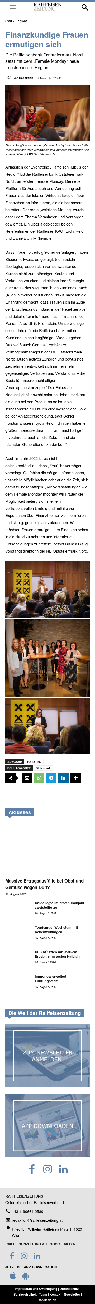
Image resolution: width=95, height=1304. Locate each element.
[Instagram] (47, 1169)
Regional (21, 20)
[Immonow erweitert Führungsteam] (18, 983)
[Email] (27, 778)
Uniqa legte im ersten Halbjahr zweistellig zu (59, 905)
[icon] (13, 1277)
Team (43, 1294)
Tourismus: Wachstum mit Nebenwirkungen (56, 929)
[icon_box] (24, 1212)
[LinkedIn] (63, 1169)
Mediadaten (47, 1299)
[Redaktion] (9, 77)
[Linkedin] (63, 778)
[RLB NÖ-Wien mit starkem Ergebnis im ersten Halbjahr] (18, 958)
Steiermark (43, 768)
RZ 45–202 (34, 762)
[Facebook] (32, 1169)
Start (8, 20)
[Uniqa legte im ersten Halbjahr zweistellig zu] (18, 909)
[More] (75, 778)
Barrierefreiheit (25, 1294)
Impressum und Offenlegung (36, 1288)
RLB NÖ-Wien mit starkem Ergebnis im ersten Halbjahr (58, 954)
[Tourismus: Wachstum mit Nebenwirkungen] (18, 934)
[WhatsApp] (39, 778)
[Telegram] (51, 778)
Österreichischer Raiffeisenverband (34, 1202)
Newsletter (72, 1294)
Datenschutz (69, 1288)
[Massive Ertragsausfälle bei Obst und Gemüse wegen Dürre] (47, 848)
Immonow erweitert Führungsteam (50, 978)
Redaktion (26, 77)
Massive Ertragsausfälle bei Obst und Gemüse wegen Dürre (44, 884)
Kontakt (55, 1294)
